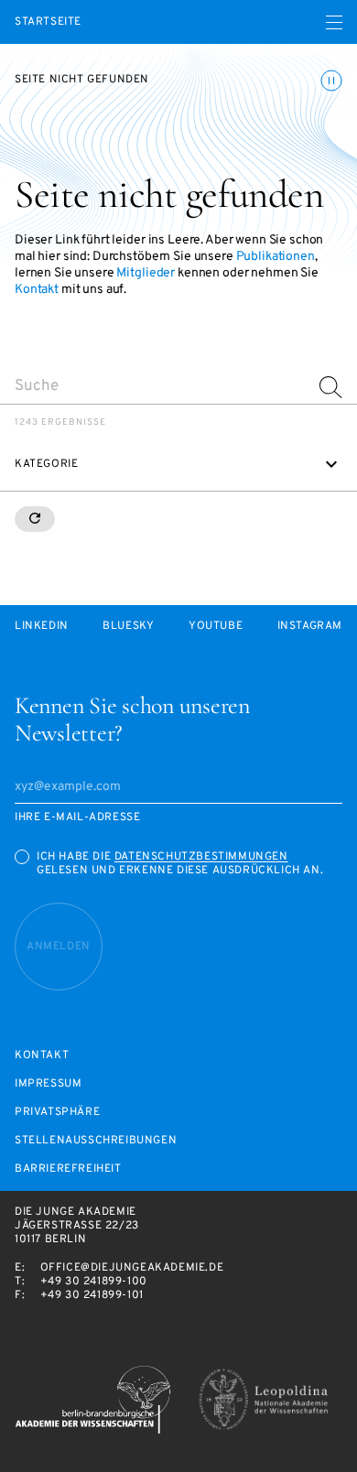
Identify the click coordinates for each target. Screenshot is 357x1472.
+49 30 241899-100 (93, 1281)
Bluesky (128, 626)
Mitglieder (145, 273)
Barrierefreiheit (68, 1169)
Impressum (48, 1084)
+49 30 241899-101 (92, 1295)
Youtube (216, 626)
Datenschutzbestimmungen (201, 857)
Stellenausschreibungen (96, 1141)
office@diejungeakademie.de (132, 1268)
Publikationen (275, 257)
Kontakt (37, 290)
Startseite (48, 22)
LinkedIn (42, 626)
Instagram (309, 626)
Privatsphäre (57, 1113)
